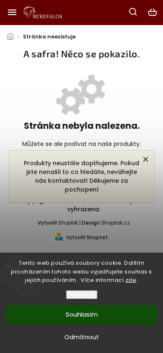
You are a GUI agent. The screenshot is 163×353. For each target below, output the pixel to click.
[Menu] (12, 12)
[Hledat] (133, 11)
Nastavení (81, 295)
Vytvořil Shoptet (87, 237)
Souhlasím (82, 314)
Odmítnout (81, 337)
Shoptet (68, 222)
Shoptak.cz (115, 222)
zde (131, 280)
